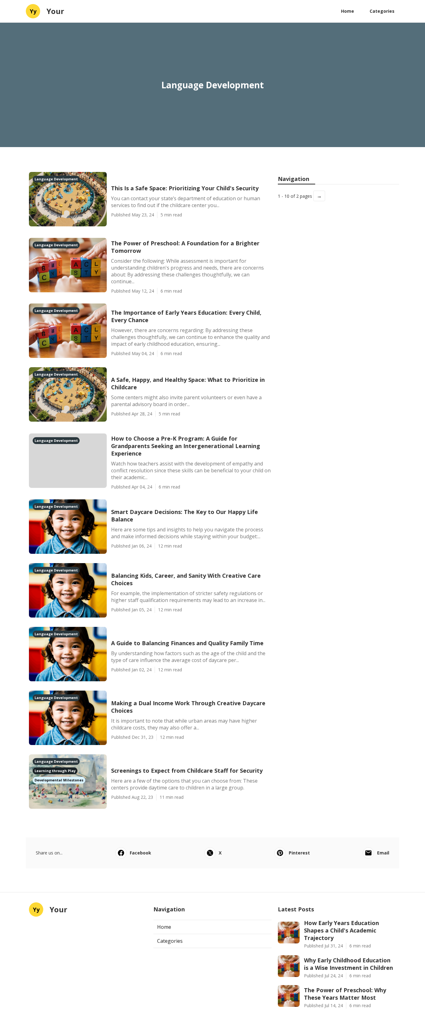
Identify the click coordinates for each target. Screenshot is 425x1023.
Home (347, 11)
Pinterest (299, 853)
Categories (382, 11)
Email (383, 853)
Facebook (140, 853)
